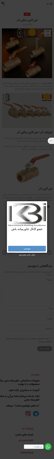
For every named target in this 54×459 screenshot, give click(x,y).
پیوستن (27, 248)
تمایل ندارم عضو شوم (27, 255)
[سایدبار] (51, 141)
